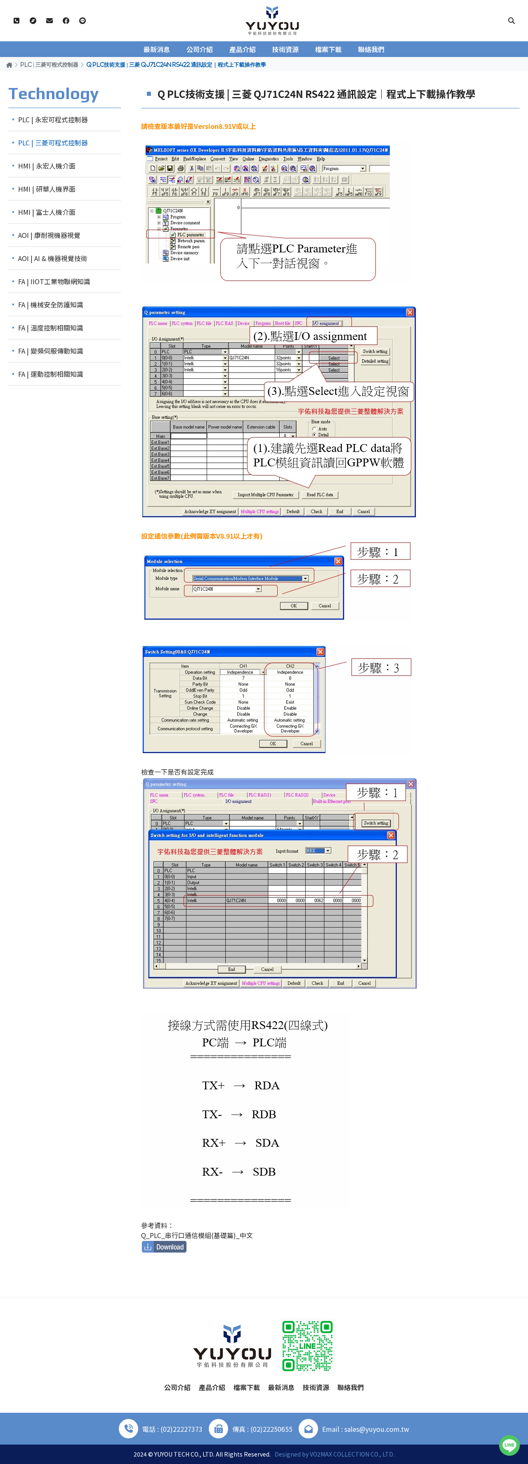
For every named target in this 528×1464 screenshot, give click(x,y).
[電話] (16, 20)
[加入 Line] (509, 1445)
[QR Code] (307, 1346)
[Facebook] (66, 20)
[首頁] (9, 65)
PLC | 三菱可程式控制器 (49, 64)
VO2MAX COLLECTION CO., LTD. (352, 1454)
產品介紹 (242, 49)
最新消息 (157, 49)
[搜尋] (511, 20)
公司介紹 (199, 49)
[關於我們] (33, 20)
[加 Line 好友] (82, 20)
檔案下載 (328, 49)
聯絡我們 (371, 49)
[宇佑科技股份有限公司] (272, 20)
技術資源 (285, 49)
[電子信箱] (49, 20)
